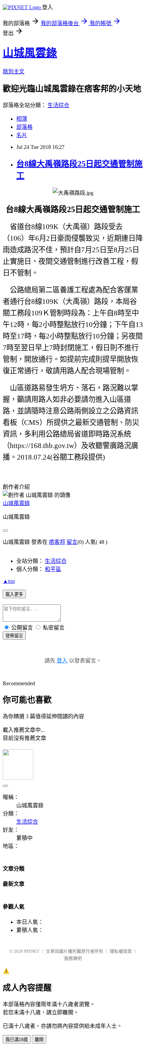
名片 (21, 135)
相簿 (21, 119)
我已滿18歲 (16, 1039)
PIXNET (31, 951)
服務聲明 (73, 958)
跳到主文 (13, 71)
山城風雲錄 (30, 53)
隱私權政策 (121, 951)
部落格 (24, 127)
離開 (39, 1039)
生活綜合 (58, 105)
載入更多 (14, 594)
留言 (72, 542)
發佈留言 (14, 635)
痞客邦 (57, 542)
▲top (9, 581)
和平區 (53, 569)
